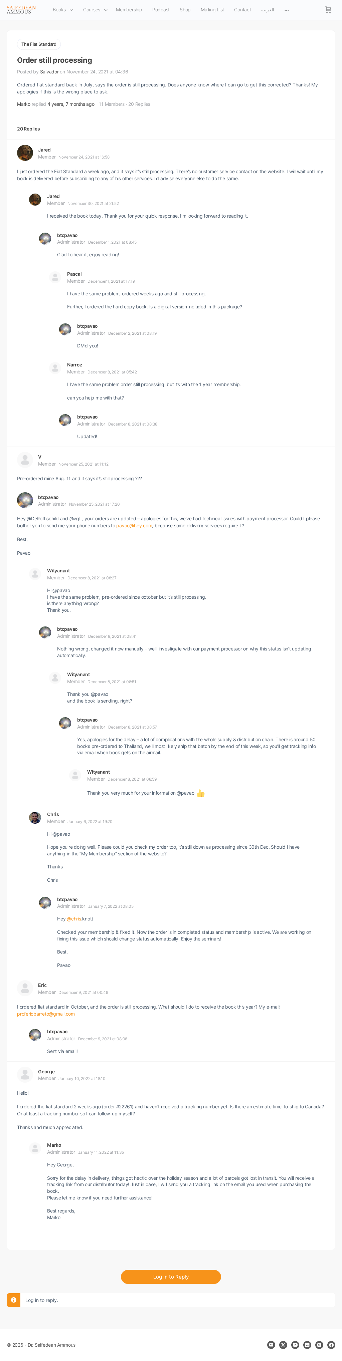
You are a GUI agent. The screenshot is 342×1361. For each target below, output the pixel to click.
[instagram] (319, 1345)
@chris (74, 918)
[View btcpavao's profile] (45, 239)
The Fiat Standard (38, 44)
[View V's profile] (25, 460)
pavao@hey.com (134, 525)
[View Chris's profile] (35, 818)
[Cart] (328, 10)
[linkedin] (307, 1345)
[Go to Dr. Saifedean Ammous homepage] (21, 9)
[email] (271, 1345)
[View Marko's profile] (35, 1148)
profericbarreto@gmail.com (46, 1014)
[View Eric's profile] (25, 988)
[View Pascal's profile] (55, 277)
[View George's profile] (25, 1075)
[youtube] (295, 1345)
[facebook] (331, 1345)
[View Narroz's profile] (55, 368)
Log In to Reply (171, 1277)
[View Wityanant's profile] (35, 574)
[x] (283, 1345)
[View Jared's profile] (25, 153)
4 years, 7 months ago (71, 104)
